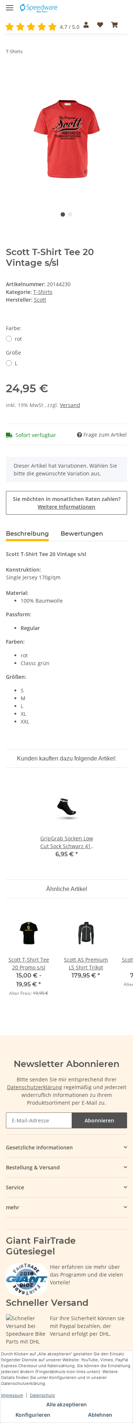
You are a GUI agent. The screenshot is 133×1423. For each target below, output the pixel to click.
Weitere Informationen (66, 506)
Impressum (12, 1395)
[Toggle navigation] (9, 4)
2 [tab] (70, 214)
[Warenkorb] (114, 24)
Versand (70, 405)
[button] (86, 24)
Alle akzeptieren (66, 1404)
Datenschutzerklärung (34, 1087)
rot (18, 338)
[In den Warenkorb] (12, 74)
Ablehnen (100, 1415)
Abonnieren (99, 1120)
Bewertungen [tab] (82, 533)
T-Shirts (42, 291)
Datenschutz (42, 1395)
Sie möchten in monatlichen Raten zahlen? (66, 502)
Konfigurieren (33, 1415)
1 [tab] (63, 214)
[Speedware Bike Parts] (39, 8)
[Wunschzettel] (100, 24)
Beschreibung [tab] (27, 533)
